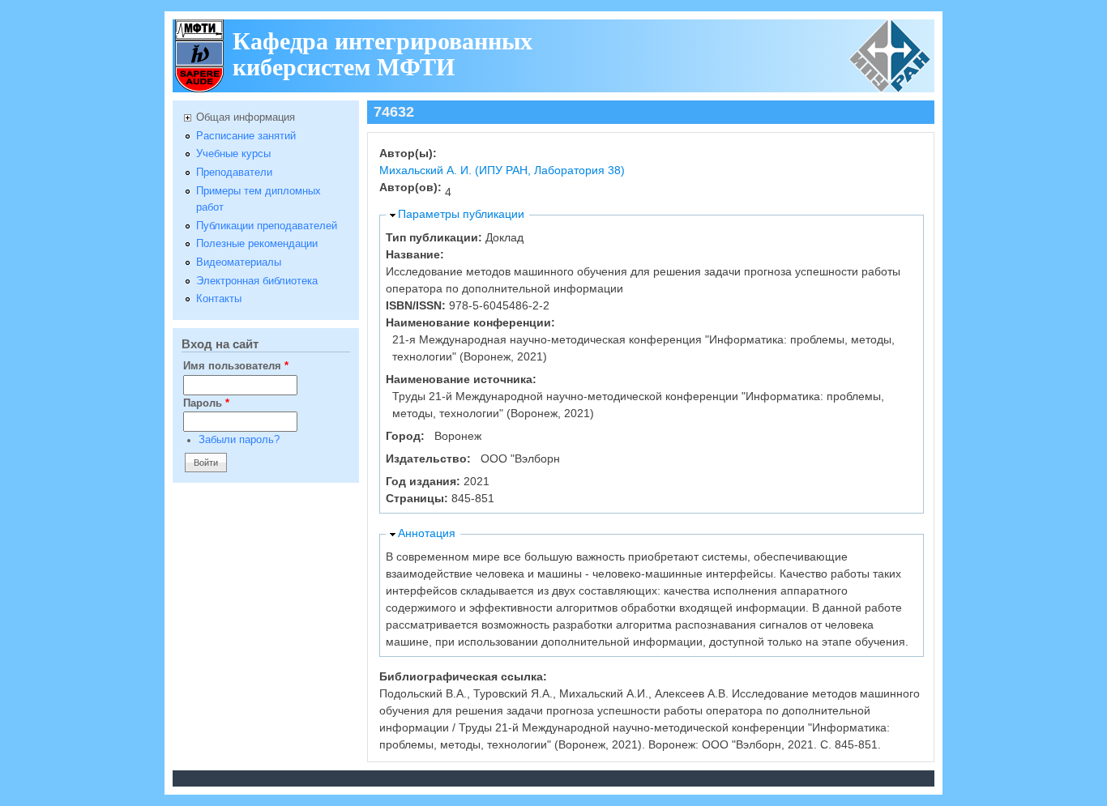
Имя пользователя (236, 366)
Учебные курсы (233, 154)
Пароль (206, 403)
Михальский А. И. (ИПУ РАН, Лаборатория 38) (502, 170)
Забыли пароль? (239, 440)
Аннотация (426, 533)
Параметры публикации (461, 213)
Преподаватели (234, 172)
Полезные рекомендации (257, 243)
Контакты (218, 299)
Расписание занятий (246, 136)
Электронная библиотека (257, 281)
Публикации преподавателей (266, 226)
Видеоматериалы (238, 262)
